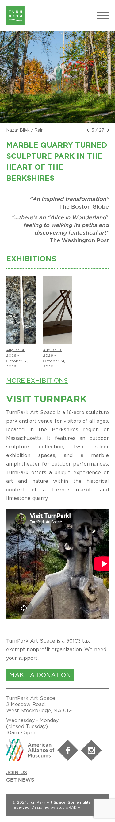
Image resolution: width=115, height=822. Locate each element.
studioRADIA (68, 807)
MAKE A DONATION (40, 675)
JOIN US (16, 772)
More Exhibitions (37, 380)
